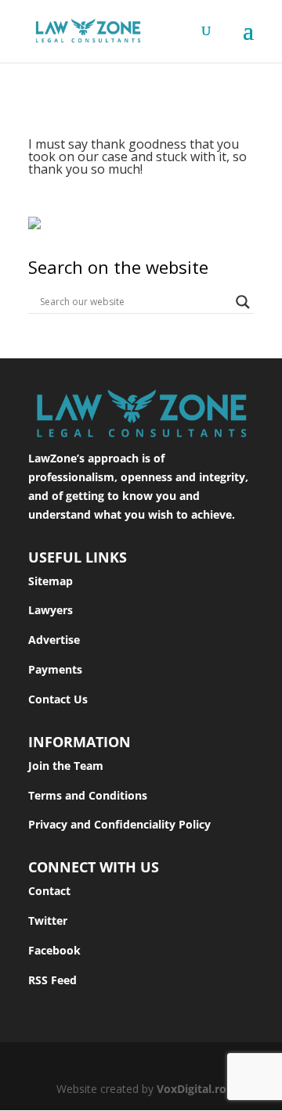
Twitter (47, 920)
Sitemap (50, 580)
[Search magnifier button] (243, 302)
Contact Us (58, 699)
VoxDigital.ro (191, 1088)
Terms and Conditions (87, 795)
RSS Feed (52, 980)
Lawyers (50, 609)
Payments (55, 669)
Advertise (54, 639)
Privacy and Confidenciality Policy (119, 824)
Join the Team (65, 765)
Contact (49, 890)
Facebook (54, 950)
